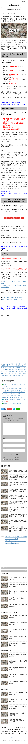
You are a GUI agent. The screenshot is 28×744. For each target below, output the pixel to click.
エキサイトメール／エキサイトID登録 (12, 299)
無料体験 (14, 364)
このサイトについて (14, 737)
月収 (24, 371)
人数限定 (7, 369)
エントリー (12, 367)
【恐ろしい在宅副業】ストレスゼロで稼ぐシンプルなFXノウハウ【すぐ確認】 (18, 509)
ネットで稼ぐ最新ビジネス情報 (11, 395)
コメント (5, 422)
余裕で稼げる (18, 366)
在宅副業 (3, 366)
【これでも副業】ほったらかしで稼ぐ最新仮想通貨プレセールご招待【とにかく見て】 (18, 477)
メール (5, 443)
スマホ (7, 375)
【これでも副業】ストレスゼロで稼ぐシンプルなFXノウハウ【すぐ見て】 (18, 522)
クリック (3, 371)
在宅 (2, 373)
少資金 (2, 375)
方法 (10, 371)
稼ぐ (7, 371)
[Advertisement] (13, 328)
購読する (4, 567)
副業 (24, 369)
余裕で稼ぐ (19, 367)
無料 (13, 371)
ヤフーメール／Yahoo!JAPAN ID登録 (12, 297)
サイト (4, 448)
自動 (7, 366)
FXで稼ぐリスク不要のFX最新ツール (13, 403)
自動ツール (6, 367)
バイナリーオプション (10, 373)
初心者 (21, 371)
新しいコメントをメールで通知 (11, 457)
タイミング (9, 364)
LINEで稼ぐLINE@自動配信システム (13, 397)
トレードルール (13, 375)
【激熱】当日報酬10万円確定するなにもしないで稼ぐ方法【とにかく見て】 (18, 484)
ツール (17, 371)
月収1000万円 (20, 373)
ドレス (2, 369)
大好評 (24, 367)
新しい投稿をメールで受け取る (11, 459)
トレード (20, 375)
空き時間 (20, 369)
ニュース (11, 366)
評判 (25, 373)
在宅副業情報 (14, 5)
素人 (23, 366)
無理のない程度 (22, 364)
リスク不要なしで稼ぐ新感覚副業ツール (14, 390)
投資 (4, 364)
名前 (4, 438)
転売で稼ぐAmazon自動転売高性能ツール (14, 388)
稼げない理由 (13, 369)
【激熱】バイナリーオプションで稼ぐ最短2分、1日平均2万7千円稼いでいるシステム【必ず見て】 (18, 497)
